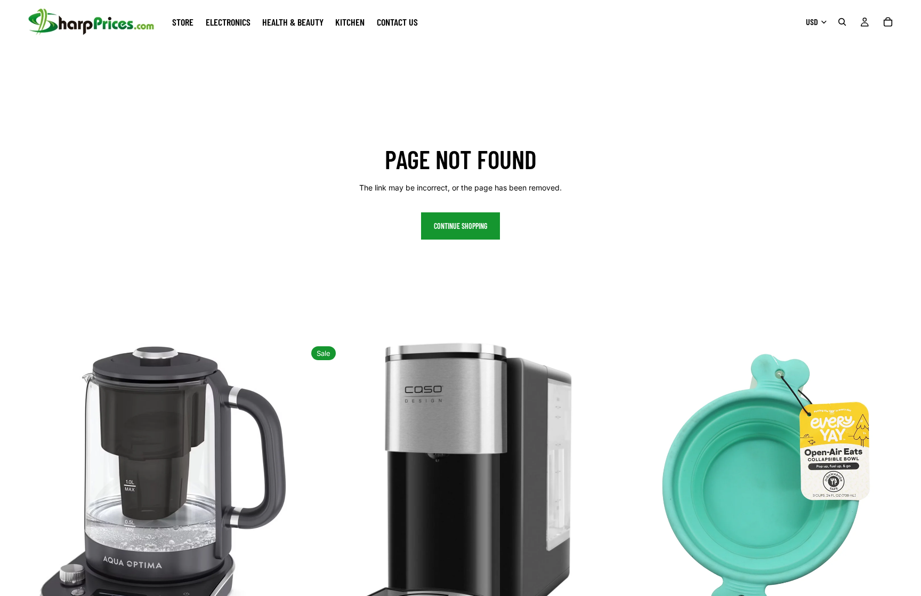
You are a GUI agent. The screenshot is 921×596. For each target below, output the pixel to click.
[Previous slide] (16, 495)
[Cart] (888, 22)
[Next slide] (290, 495)
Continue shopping (460, 226)
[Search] (842, 22)
